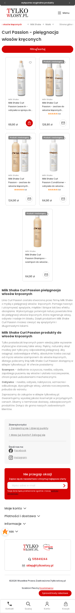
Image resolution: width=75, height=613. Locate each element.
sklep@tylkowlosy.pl (39, 565)
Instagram (20, 457)
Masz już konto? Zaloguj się (28, 435)
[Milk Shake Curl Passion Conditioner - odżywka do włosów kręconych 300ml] (54, 154)
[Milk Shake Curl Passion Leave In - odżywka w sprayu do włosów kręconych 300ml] (20, 78)
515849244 (39, 559)
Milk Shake (13, 99)
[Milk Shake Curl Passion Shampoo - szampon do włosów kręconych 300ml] (37, 230)
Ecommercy (46, 588)
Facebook (20, 450)
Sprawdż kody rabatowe (55, 593)
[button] (63, 13)
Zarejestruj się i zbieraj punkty (29, 428)
